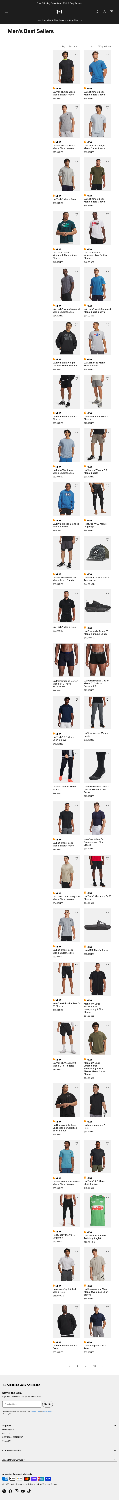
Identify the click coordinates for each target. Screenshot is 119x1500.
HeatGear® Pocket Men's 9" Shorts (66, 1004)
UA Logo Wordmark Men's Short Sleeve (63, 471)
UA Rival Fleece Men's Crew (65, 1347)
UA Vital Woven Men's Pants (96, 734)
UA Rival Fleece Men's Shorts (65, 418)
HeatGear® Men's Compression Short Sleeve (94, 842)
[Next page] (102, 1365)
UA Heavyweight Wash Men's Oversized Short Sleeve (96, 1292)
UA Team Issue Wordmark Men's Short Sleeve (65, 255)
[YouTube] (23, 1491)
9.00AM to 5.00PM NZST (12, 1437)
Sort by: (61, 46)
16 (94, 1366)
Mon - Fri (6, 1433)
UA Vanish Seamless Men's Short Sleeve (64, 93)
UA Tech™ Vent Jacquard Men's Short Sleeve (66, 310)
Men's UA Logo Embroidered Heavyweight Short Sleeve (94, 1007)
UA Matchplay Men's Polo (95, 1126)
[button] (97, 11)
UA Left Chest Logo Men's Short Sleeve (94, 93)
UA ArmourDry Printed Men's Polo (64, 1290)
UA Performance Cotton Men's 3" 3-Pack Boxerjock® (96, 683)
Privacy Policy (47, 1411)
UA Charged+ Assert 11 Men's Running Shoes (96, 632)
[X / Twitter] (4, 1491)
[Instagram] (16, 1491)
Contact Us (6, 1441)
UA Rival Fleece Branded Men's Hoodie (66, 525)
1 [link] (61, 1366)
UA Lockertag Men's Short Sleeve (95, 364)
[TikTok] (29, 1491)
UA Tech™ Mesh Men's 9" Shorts (97, 897)
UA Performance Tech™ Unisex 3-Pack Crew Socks (96, 789)
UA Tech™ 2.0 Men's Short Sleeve (63, 738)
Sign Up (47, 1404)
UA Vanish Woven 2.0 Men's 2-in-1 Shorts (64, 579)
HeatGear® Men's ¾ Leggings (64, 1236)
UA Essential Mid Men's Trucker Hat (96, 579)
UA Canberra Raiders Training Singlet (95, 1237)
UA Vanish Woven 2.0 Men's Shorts (95, 471)
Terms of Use (35, 1411)
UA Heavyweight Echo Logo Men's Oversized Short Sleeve (65, 1128)
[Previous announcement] (6, 3)
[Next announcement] (113, 3)
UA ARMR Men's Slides (96, 950)
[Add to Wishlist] (76, 54)
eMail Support (8, 1429)
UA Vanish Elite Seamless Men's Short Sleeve (66, 1183)
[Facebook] (10, 1491)
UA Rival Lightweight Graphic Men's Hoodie (65, 364)
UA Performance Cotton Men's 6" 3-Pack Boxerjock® (65, 684)
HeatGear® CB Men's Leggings (95, 525)
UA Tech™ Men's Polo (64, 199)
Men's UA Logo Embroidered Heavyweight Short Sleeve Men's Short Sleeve (94, 1068)
